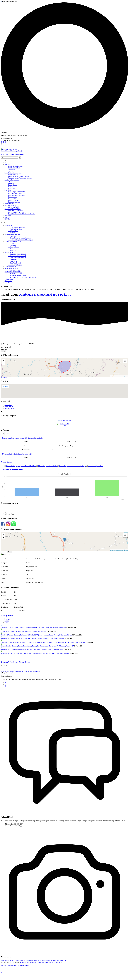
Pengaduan (8, 215)
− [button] (3, 363)
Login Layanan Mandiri (8, 671)
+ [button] (3, 360)
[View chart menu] (126, 474)
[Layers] (125, 361)
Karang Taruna (12, 185)
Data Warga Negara (14, 202)
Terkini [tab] (8, 619)
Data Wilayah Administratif (16, 192)
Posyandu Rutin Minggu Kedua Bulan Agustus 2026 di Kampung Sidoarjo (23, 631)
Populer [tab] (7, 621)
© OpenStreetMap (118, 376)
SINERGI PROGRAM (12, 209)
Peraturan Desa (9, 408)
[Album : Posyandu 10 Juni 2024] (47, 466)
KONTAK (8, 219)
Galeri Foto (7, 462)
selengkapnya (43, 512)
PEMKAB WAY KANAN (16, 212)
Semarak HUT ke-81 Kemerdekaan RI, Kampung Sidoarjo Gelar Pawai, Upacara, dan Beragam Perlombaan (33, 627)
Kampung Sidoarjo (25, 962)
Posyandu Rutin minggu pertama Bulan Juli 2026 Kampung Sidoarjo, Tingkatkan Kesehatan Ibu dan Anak (32, 638)
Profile (7, 164)
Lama (7, 433)
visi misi (10, 171)
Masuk (3, 351)
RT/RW (10, 186)
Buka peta (4, 377)
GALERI (7, 217)
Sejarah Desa (12, 169)
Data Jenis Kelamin (14, 200)
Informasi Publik (10, 205)
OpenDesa (48, 962)
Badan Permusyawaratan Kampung (18, 176)
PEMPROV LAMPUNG (16, 210)
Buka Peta (4, 552)
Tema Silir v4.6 (56, 962)
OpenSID (126, 376)
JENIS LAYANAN (14, 207)
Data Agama (12, 198)
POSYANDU (12, 188)
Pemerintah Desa (13, 174)
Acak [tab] (6, 622)
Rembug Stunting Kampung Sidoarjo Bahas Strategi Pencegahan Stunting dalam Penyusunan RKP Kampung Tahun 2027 (37, 646)
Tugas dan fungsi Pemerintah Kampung (20, 178)
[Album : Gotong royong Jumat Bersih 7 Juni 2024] (20, 466)
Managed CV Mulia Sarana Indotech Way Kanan (15, 965)
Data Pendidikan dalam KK (16, 193)
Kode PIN (4, 349)
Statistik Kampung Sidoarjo (14, 469)
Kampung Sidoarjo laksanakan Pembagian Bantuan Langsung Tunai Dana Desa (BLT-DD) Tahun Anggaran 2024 (35, 653)
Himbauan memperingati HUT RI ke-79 (45, 294)
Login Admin (19, 671)
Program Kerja (9, 406)
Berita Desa (8, 405)
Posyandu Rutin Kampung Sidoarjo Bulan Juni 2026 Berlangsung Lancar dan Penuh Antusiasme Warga (32, 649)
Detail (9, 552)
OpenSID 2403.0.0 (38, 962)
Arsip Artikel (8, 615)
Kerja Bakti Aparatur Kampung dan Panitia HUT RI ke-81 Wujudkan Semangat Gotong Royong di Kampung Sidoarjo (36, 635)
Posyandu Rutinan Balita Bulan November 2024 (17, 454)
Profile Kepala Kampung (15, 166)
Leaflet (112, 376)
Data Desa (8, 190)
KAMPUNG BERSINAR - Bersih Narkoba (21, 214)
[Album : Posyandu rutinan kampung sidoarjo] (72, 466)
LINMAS (11, 183)
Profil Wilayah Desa (14, 168)
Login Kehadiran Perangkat (32, 671)
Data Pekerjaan (12, 197)
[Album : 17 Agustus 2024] (94, 466)
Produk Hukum (9, 203)
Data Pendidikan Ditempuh (16, 195)
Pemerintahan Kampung (12, 173)
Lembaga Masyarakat (11, 180)
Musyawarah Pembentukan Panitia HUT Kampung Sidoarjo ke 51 (23, 438)
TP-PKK (11, 181)
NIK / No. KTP (5, 347)
